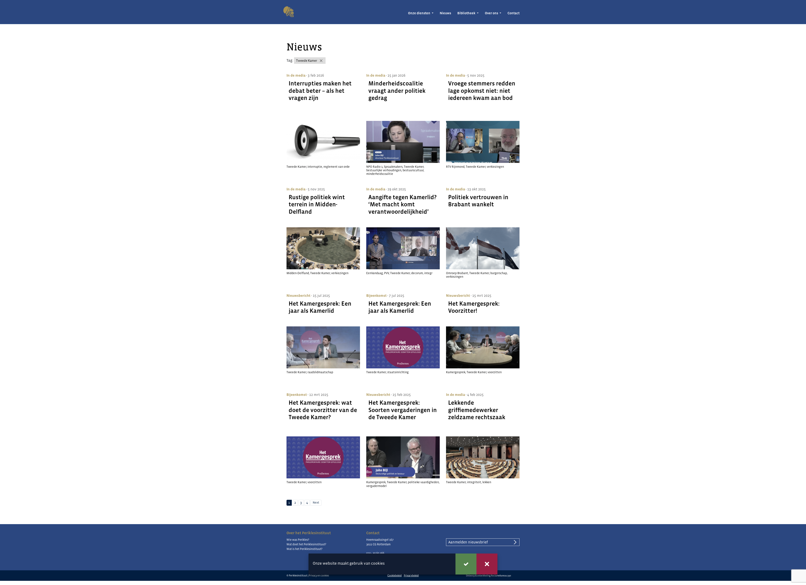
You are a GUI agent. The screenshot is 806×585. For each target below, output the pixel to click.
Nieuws (445, 13)
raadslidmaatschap (320, 372)
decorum (417, 273)
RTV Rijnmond (455, 166)
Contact (513, 13)
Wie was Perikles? (298, 539)
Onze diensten (419, 13)
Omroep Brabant (457, 273)
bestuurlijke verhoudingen (383, 170)
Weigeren (486, 564)
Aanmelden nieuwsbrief (468, 542)
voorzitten (495, 372)
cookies (378, 563)
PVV (386, 273)
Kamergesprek (455, 372)
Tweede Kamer (306, 60)
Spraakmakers (393, 166)
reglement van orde (336, 166)
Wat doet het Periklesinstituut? (306, 544)
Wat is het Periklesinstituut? (304, 549)
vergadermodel (376, 486)
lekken (486, 482)
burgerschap (498, 273)
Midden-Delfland (298, 273)
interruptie (314, 166)
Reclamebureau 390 (501, 575)
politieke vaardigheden (423, 482)
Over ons (492, 13)
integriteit (474, 482)
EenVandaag (374, 273)
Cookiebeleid (394, 575)
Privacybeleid (411, 575)
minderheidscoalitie (379, 173)
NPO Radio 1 (374, 166)
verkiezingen (495, 166)
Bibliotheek (466, 13)
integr (428, 273)
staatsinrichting (398, 372)
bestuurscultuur (413, 170)
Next (316, 502)
